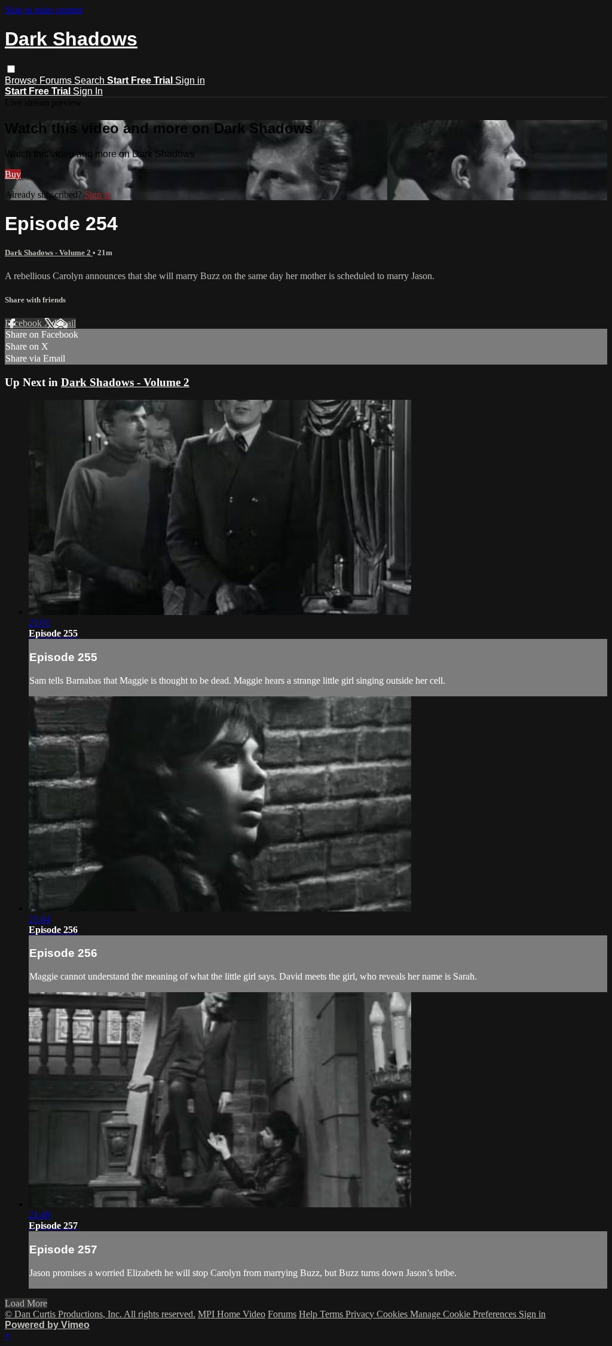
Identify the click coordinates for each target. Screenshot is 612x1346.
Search (90, 80)
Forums (56, 80)
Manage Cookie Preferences (464, 1314)
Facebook (24, 323)
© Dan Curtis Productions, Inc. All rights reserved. (100, 1314)
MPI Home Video (231, 1314)
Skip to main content (43, 10)
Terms (332, 1314)
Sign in (190, 80)
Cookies (393, 1314)
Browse (22, 80)
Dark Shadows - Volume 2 (49, 252)
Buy (13, 174)
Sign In (88, 91)
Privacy (361, 1314)
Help (309, 1314)
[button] (11, 69)
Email (65, 323)
